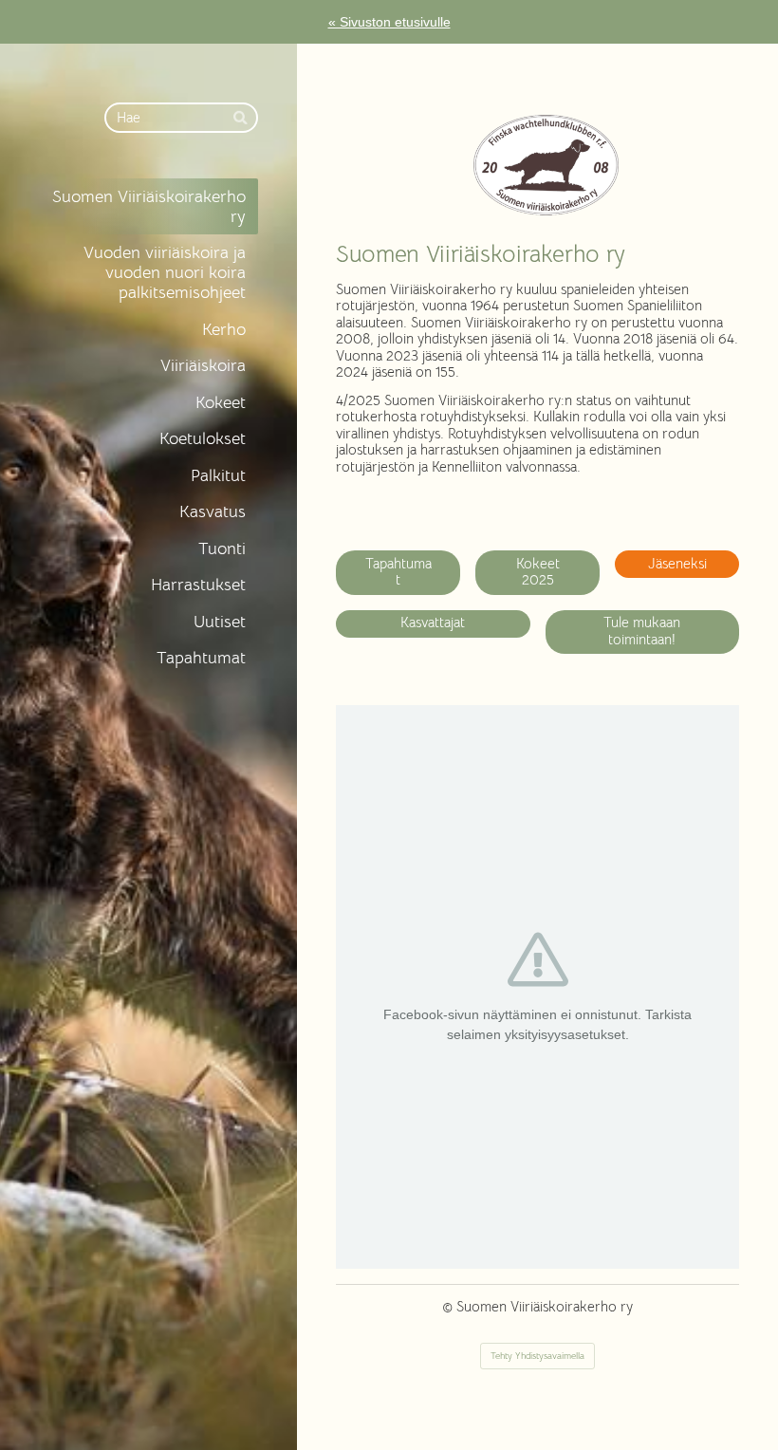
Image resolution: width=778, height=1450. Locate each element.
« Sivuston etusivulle (389, 21)
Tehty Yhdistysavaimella (537, 1355)
